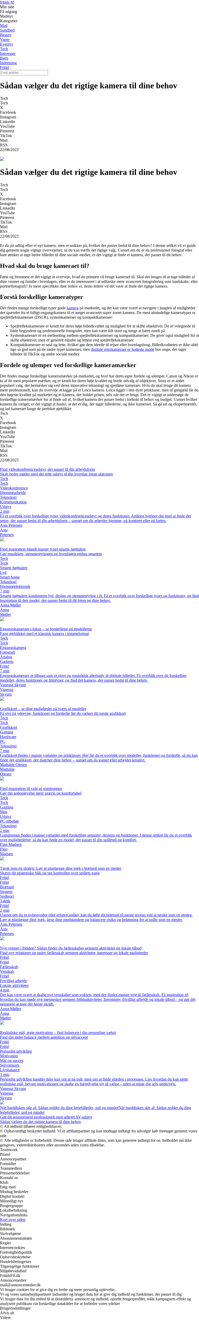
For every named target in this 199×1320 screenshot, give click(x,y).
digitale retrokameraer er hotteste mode (122, 349)
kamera (73, 308)
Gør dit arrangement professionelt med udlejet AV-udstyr (46, 1117)
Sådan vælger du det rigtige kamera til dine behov (40, 1121)
